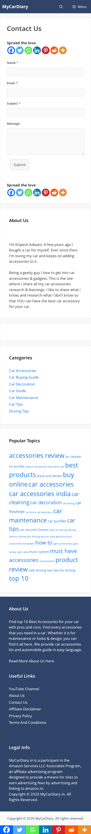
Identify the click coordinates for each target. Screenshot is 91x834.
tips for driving (64, 570)
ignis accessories (62, 543)
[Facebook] (11, 50)
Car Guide (17, 390)
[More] (63, 50)
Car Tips (16, 404)
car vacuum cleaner (34, 529)
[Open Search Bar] (60, 6)
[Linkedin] (37, 50)
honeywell (28, 543)
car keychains (44, 512)
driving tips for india (43, 536)
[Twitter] (20, 50)
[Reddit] (54, 50)
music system (39, 552)
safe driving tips (41, 570)
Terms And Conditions (27, 722)
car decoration (46, 502)
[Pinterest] (45, 50)
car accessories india (40, 493)
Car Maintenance (23, 397)
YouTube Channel (24, 688)
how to (44, 542)
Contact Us (18, 702)
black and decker (49, 476)
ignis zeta (22, 552)
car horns (31, 512)
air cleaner (73, 456)
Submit (20, 164)
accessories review (36, 455)
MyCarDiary (15, 7)
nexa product (47, 561)
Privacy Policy (20, 715)
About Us (17, 695)
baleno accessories (36, 466)
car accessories (51, 484)
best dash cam (56, 466)
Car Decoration (22, 384)
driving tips (24, 536)
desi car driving (58, 529)
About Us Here (41, 660)
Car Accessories (22, 370)
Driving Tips (19, 411)
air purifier (17, 466)
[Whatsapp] (28, 50)
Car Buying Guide (24, 377)
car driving (69, 503)
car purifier (57, 521)
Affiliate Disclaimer (25, 708)
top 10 (18, 578)
